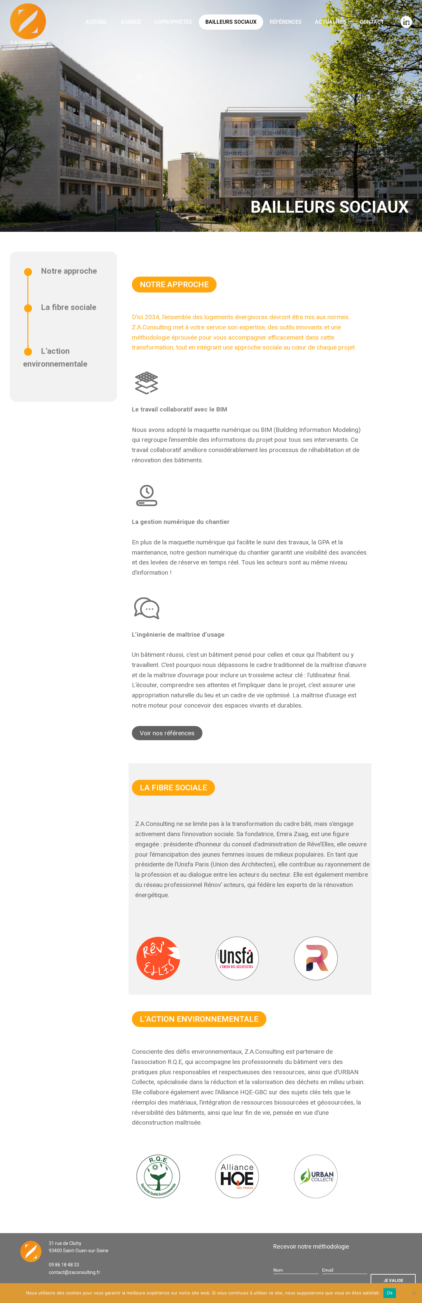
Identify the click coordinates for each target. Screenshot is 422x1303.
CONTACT (372, 22)
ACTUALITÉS (331, 22)
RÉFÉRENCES (286, 22)
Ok (390, 1292)
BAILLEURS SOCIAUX (230, 22)
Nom (278, 1270)
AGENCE (131, 22)
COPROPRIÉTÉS (173, 22)
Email (327, 1270)
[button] (174, 284)
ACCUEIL (96, 22)
